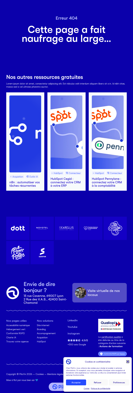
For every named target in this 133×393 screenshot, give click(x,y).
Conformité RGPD (15, 333)
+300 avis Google (77, 344)
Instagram (74, 333)
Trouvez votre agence (17, 341)
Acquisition (42, 337)
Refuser (97, 382)
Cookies (86, 388)
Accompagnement (46, 333)
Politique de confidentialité (100, 388)
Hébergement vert (15, 329)
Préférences (119, 382)
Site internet (43, 325)
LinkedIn (73, 320)
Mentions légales (55, 374)
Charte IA (11, 337)
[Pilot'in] (62, 387)
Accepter (76, 382)
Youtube (72, 326)
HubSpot (41, 341)
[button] (128, 361)
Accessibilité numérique (18, 325)
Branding (41, 329)
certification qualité (111, 336)
